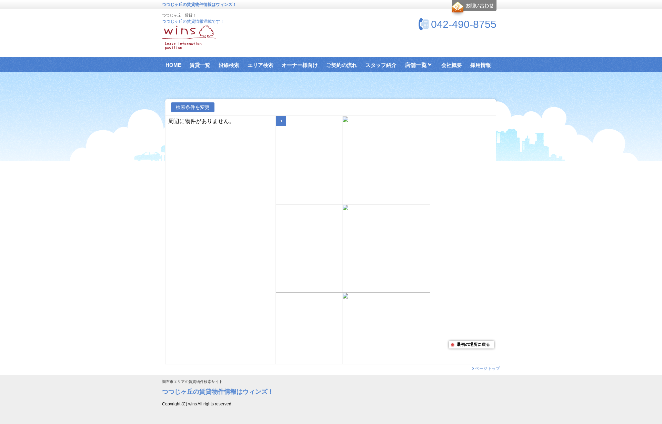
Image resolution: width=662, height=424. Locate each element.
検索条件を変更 (193, 107)
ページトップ (487, 368)
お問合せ (473, 8)
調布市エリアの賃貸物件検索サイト (192, 382)
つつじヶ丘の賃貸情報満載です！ (193, 21)
